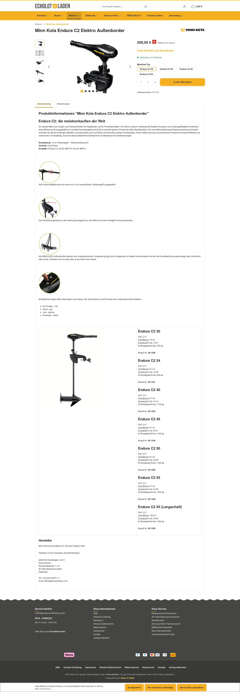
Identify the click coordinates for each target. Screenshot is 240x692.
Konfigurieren (134, 687)
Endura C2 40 (186, 69)
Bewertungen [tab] (63, 103)
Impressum (98, 620)
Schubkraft (143, 342)
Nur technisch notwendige (160, 687)
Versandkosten (112, 674)
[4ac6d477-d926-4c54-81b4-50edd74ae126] (89, 66)
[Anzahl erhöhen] (155, 82)
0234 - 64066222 (43, 618)
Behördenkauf (158, 620)
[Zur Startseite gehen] (52, 6)
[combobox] (121, 6)
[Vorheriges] (49, 66)
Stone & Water (128, 677)
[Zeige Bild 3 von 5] (89, 91)
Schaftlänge (143, 339)
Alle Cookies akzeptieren (192, 687)
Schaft (107, 256)
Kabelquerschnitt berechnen (164, 613)
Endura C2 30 (146, 69)
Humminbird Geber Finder (163, 634)
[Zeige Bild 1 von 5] (82, 91)
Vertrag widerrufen (101, 637)
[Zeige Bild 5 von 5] (97, 91)
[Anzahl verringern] (141, 82)
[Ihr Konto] (184, 6)
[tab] (44, 103)
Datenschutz (98, 630)
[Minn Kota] (192, 31)
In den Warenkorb (183, 81)
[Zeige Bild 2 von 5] (86, 91)
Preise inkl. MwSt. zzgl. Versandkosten (155, 50)
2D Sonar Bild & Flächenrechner (166, 623)
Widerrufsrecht (99, 627)
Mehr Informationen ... (44, 688)
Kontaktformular (57, 631)
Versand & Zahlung (101, 616)
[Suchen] (145, 6)
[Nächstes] (130, 66)
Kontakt (96, 634)
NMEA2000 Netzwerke (162, 627)
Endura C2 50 (146, 74)
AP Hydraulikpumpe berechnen (166, 616)
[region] (83, 66)
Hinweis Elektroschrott (103, 623)
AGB (95, 613)
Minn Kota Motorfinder (161, 630)
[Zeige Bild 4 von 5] (93, 91)
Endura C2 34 (166, 69)
